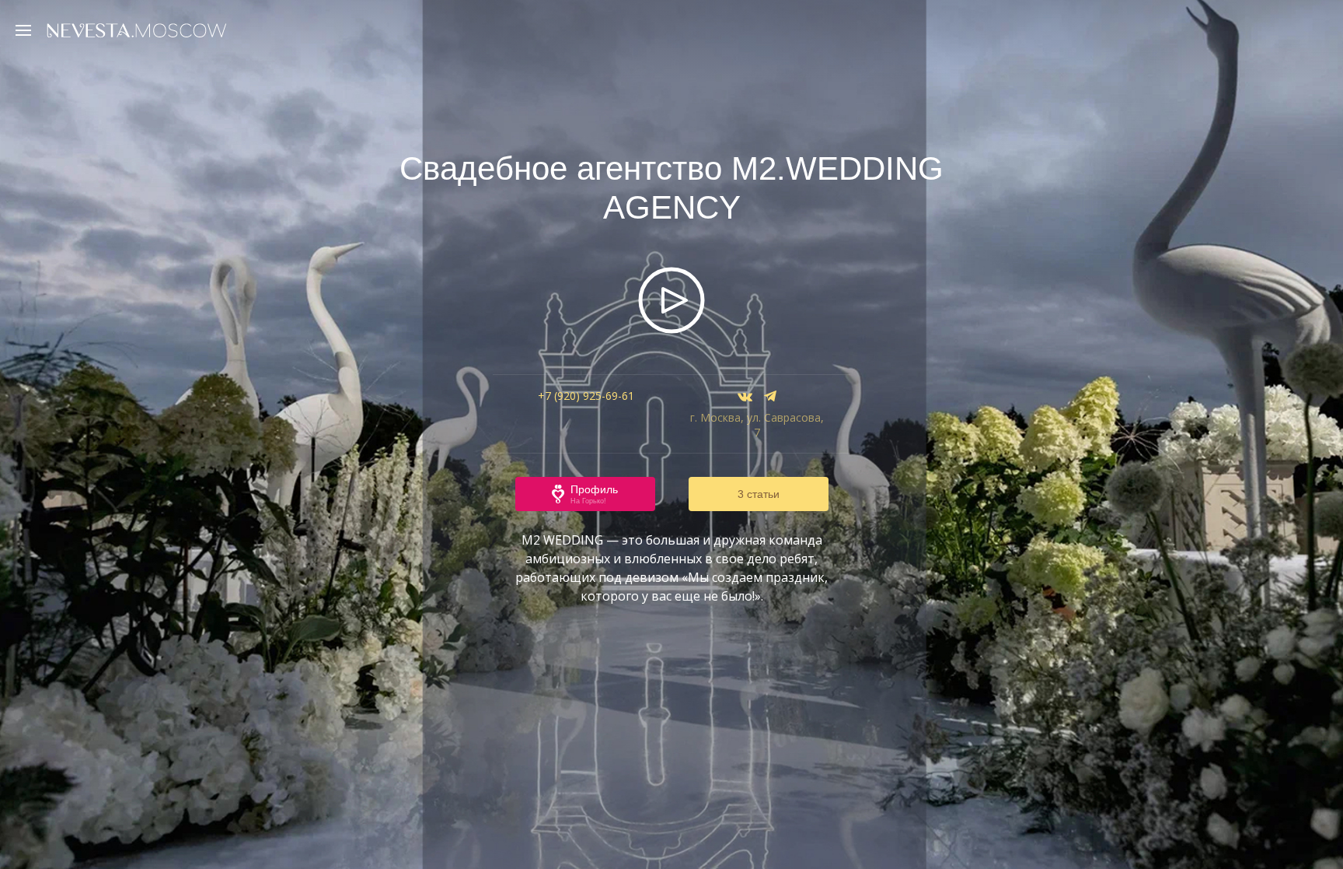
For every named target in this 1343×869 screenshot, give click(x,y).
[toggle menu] (27, 29)
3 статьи (759, 494)
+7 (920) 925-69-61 (586, 395)
